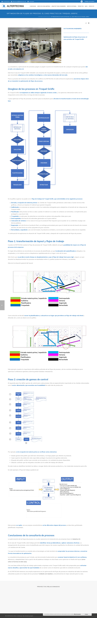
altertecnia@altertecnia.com (19, 1)
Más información (77, 614)
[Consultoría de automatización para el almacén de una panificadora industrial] (59, 597)
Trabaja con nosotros (89, 1)
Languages (31, 1)
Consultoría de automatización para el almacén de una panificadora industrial (59, 603)
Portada (40, 16)
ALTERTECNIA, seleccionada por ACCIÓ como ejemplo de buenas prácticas (16, 603)
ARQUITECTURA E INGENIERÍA (58, 6)
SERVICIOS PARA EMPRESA (43, 6)
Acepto (86, 614)
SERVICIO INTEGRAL (72, 6)
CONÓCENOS (33, 6)
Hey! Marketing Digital (28, 615)
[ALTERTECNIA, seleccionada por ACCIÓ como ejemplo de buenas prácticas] (16, 597)
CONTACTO (91, 6)
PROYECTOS (81, 6)
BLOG (86, 6)
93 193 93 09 (6, 1)
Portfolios (47, 16)
